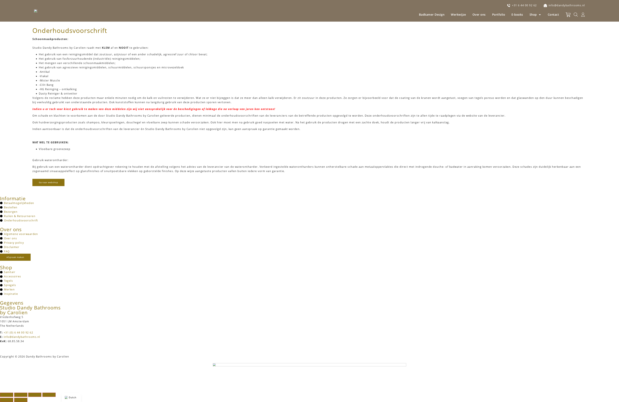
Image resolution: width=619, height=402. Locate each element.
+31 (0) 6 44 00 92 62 (18, 332)
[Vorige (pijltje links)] (6, 400)
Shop (533, 14)
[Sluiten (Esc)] (49, 395)
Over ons (479, 14)
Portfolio (498, 14)
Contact (553, 14)
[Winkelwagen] (568, 14)
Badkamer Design (432, 14)
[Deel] (34, 395)
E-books (517, 14)
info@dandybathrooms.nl (22, 337)
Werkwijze (458, 14)
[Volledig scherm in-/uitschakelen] (20, 395)
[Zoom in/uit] (6, 395)
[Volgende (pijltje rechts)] (20, 400)
